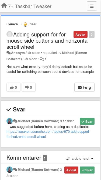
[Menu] (92, 6)
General (12, 23)
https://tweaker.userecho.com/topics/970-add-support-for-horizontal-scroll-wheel (48, 134)
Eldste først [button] (80, 158)
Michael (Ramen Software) (38, 120)
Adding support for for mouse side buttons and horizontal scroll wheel (47, 40)
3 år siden (67, 120)
